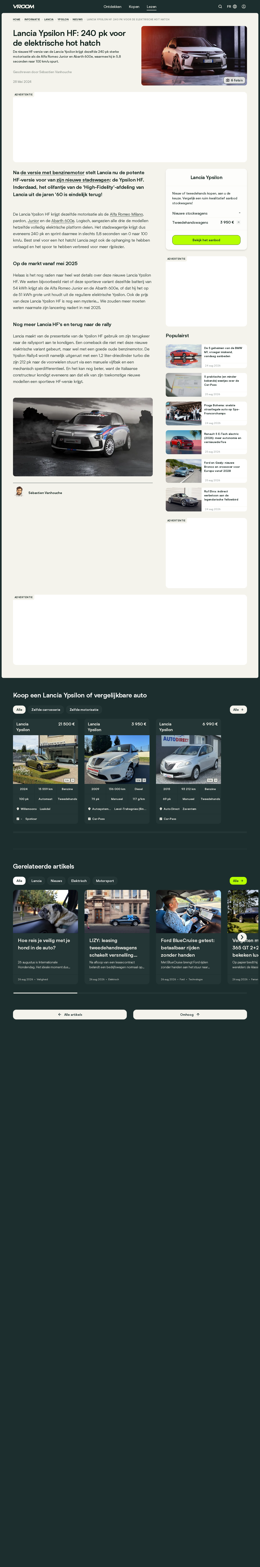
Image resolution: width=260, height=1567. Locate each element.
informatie (32, 19)
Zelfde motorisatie (84, 710)
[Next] (242, 937)
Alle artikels (73, 1015)
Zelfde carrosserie (45, 710)
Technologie (195, 979)
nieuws (78, 19)
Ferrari (254, 979)
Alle (19, 710)
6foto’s (237, 80)
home (17, 19)
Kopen (134, 6)
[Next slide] (73, 780)
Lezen (151, 6)
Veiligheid (42, 979)
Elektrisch (79, 881)
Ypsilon (63, 19)
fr (229, 6)
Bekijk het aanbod (206, 240)
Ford (182, 979)
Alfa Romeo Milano (126, 214)
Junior (33, 220)
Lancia (49, 19)
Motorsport (105, 881)
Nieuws (56, 881)
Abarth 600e (62, 220)
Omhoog (187, 1015)
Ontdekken (112, 6)
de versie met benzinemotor (52, 172)
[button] (45, 727)
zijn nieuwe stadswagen (82, 180)
